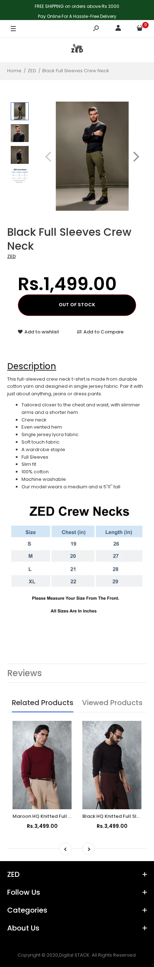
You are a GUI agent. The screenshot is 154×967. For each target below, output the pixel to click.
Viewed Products (112, 703)
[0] (139, 29)
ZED (11, 256)
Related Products (42, 703)
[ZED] (77, 49)
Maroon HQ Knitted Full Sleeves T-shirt (58, 816)
